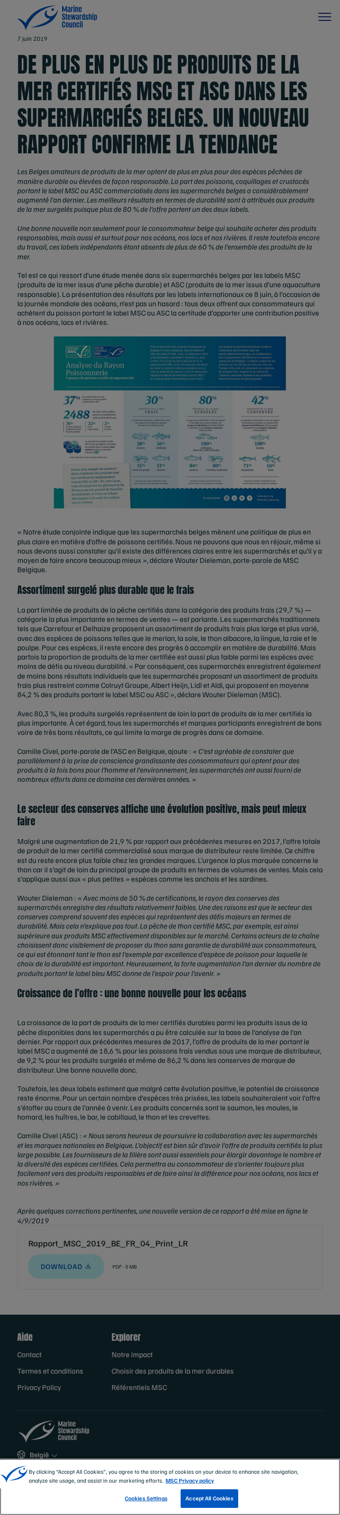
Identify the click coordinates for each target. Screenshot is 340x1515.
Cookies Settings (146, 1498)
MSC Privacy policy (190, 1480)
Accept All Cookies (209, 1498)
